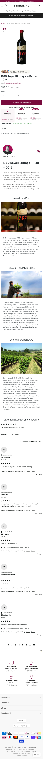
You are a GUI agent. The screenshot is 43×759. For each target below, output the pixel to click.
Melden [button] (28, 471)
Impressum (8, 747)
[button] (9, 645)
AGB (15, 747)
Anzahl (3, 91)
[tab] (31, 441)
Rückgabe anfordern (24, 751)
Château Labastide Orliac (12, 83)
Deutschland (20, 726)
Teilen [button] (33, 471)
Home (3, 23)
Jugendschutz (32, 747)
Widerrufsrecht (11, 751)
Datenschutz (22, 747)
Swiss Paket (31, 749)
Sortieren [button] (5, 435)
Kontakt (34, 751)
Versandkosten (21, 749)
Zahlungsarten (10, 749)
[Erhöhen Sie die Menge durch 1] (18, 95)
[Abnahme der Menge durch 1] (3, 95)
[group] (21, 424)
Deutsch (20, 720)
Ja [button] (24, 471)
